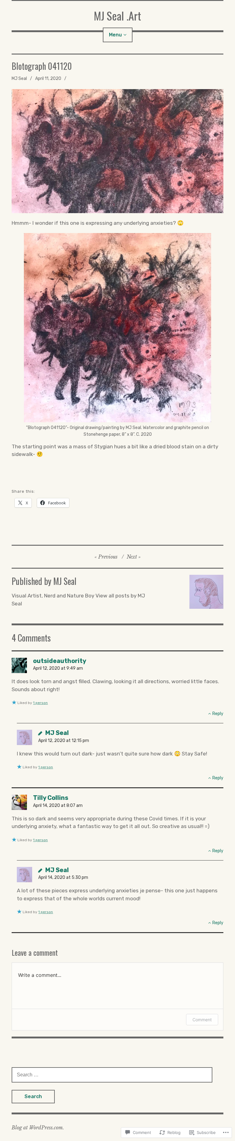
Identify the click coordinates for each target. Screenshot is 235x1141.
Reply (217, 713)
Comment (202, 1019)
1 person (40, 703)
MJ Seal (19, 78)
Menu (115, 35)
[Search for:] (112, 1074)
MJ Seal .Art (117, 15)
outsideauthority (59, 661)
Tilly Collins (50, 797)
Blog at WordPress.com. (38, 1127)
